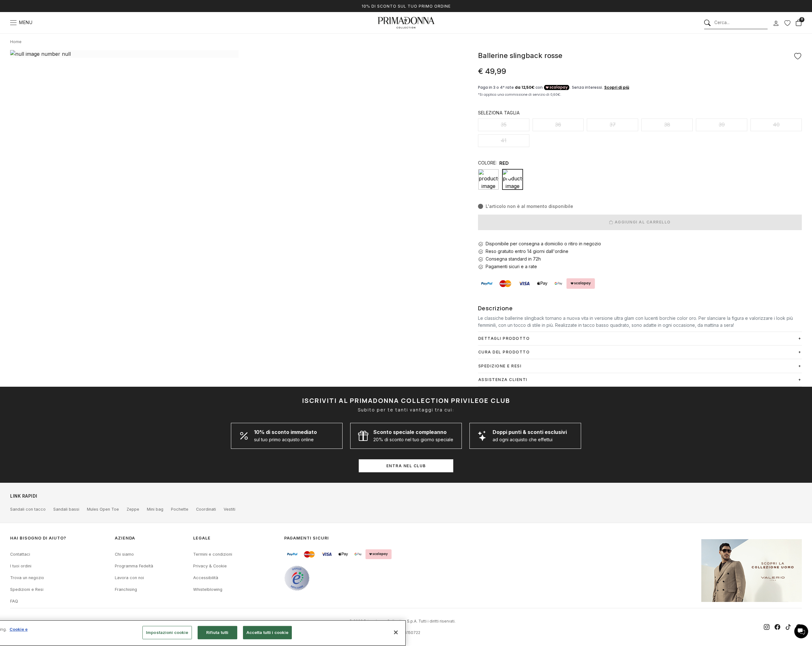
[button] (801, 631)
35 (504, 124)
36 (558, 124)
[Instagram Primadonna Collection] (766, 627)
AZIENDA (125, 538)
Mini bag (155, 509)
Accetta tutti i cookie (267, 632)
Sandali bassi (66, 509)
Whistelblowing (207, 589)
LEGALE (202, 538)
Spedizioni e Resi (26, 589)
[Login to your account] (776, 23)
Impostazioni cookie (167, 632)
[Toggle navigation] (13, 22)
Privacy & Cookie (210, 566)
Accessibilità (205, 577)
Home (16, 41)
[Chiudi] (396, 632)
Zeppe (133, 509)
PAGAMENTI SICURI (306, 538)
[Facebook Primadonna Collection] (777, 627)
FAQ (14, 601)
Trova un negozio (27, 577)
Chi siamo (124, 554)
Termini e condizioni (212, 554)
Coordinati (206, 509)
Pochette (179, 509)
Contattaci (20, 554)
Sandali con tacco (28, 509)
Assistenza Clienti (502, 379)
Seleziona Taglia (499, 112)
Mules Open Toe (103, 509)
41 (504, 140)
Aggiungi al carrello (642, 222)
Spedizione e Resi (500, 366)
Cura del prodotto (504, 352)
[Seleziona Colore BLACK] (488, 179)
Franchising (126, 589)
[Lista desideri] (787, 23)
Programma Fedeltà (134, 566)
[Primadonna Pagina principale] (406, 23)
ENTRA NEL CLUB (406, 465)
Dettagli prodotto (504, 338)
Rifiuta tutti (217, 632)
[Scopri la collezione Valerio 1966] (751, 570)
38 (667, 124)
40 (776, 124)
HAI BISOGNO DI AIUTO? (38, 538)
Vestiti (229, 509)
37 (613, 124)
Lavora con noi (129, 577)
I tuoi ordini (20, 566)
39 (722, 124)
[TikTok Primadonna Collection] (788, 627)
